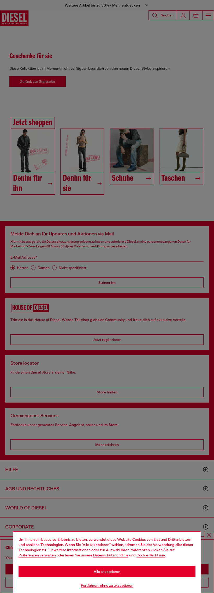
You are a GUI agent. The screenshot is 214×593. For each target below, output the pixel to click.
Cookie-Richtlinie (150, 555)
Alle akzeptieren (107, 571)
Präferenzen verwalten (37, 555)
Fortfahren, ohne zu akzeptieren (107, 585)
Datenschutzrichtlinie (110, 555)
